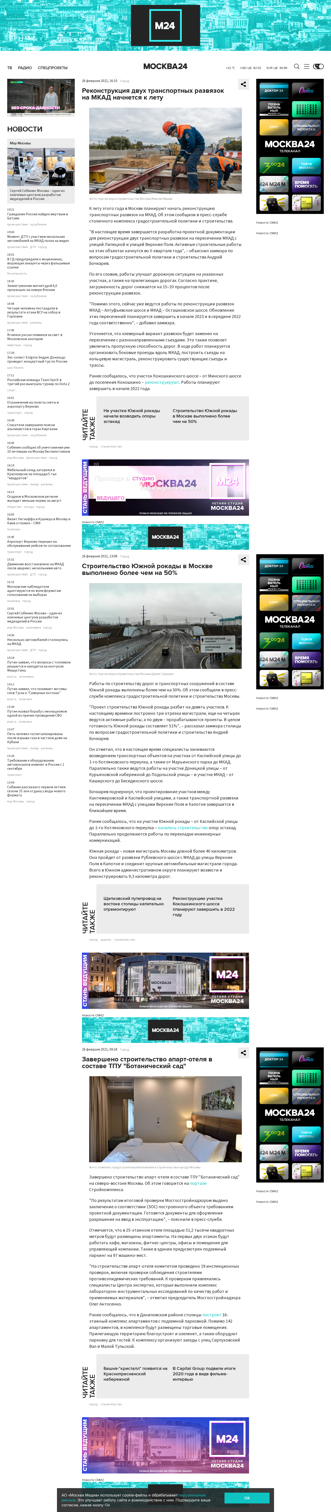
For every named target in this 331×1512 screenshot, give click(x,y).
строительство (111, 446)
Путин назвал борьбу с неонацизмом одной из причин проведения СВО (37, 713)
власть (12, 676)
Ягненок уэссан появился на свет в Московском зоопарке (34, 336)
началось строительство (183, 828)
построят (211, 1315)
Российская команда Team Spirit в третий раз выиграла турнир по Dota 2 (38, 381)
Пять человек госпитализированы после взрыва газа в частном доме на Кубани (37, 738)
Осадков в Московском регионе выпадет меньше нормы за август (34, 498)
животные (14, 345)
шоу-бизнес (15, 367)
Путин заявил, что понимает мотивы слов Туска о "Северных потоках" (37, 690)
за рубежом (38, 224)
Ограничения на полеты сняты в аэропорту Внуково (33, 404)
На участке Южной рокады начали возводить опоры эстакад (132, 416)
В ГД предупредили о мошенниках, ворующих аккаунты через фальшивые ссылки (38, 263)
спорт (11, 390)
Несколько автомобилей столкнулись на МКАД (37, 641)
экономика (33, 627)
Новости (24, 129)
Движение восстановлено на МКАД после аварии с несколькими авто (35, 566)
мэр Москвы (15, 457)
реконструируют (162, 382)
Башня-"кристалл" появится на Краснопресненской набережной (136, 1374)
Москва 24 (165, 66)
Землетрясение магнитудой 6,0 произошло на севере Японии (32, 287)
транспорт (14, 412)
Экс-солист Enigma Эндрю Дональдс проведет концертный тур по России (37, 359)
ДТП (33, 247)
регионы (36, 322)
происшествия (17, 224)
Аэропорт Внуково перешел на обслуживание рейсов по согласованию (39, 543)
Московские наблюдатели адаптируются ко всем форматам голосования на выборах (34, 590)
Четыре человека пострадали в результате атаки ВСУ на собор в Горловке (33, 312)
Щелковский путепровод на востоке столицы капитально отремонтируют (134, 904)
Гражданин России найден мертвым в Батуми (37, 216)
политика (13, 529)
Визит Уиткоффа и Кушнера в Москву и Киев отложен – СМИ (38, 521)
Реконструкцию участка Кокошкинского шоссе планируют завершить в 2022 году (204, 906)
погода (29, 507)
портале (198, 1183)
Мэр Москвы (20, 143)
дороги (106, 939)
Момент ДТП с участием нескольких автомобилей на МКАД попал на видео (38, 238)
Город (124, 81)
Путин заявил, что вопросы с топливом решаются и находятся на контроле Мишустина (38, 666)
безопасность (17, 273)
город (42, 247)
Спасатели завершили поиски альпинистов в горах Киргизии (32, 426)
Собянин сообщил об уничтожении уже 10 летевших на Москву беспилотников (38, 449)
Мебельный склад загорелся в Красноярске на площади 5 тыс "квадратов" (32, 474)
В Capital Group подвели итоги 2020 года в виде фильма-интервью (204, 1374)
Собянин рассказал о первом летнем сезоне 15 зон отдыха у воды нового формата (36, 791)
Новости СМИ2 (93, 522)
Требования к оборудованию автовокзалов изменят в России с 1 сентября (35, 764)
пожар (34, 484)
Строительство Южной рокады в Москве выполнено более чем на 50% (205, 416)
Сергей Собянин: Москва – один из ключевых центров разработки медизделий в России (37, 194)
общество (14, 507)
